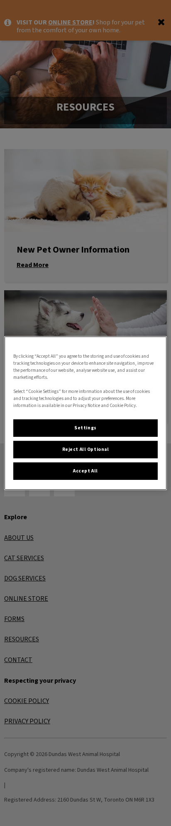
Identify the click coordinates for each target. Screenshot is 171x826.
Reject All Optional (85, 449)
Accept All (85, 471)
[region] (85, 413)
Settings (85, 428)
